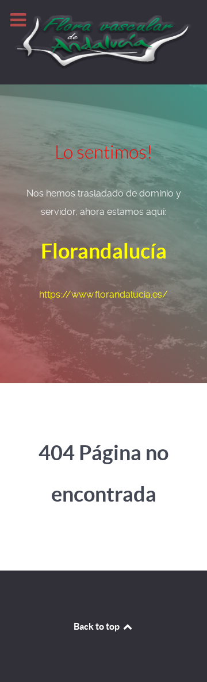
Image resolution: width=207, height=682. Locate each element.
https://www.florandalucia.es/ (103, 294)
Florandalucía (104, 251)
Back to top (97, 626)
